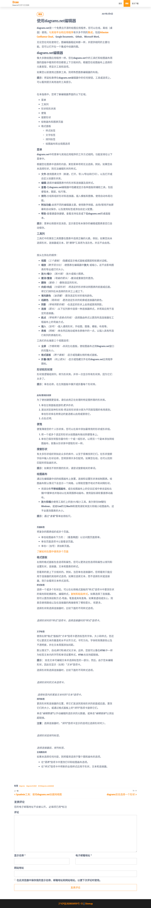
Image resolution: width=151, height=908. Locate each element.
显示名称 (20, 855)
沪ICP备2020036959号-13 (70, 903)
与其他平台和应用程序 (61, 32)
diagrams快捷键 (31, 786)
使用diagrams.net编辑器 (46, 786)
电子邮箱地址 (84, 855)
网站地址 (19, 867)
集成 (90, 32)
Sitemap (89, 903)
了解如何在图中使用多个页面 (52, 551)
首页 (120, 3)
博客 (127, 3)
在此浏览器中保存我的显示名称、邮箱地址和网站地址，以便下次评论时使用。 (59, 880)
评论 (16, 812)
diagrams (22, 786)
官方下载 (135, 3)
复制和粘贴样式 (79, 593)
